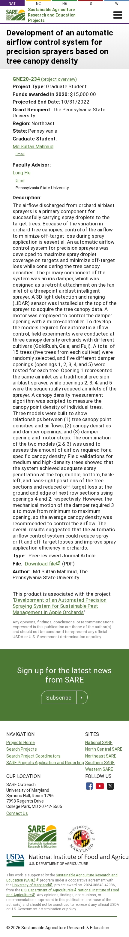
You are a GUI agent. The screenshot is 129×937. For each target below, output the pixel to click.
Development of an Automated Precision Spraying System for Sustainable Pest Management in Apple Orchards (59, 606)
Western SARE (99, 769)
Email (20, 154)
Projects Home (20, 742)
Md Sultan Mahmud (33, 146)
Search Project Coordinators (33, 756)
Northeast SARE (100, 756)
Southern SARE (100, 762)
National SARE (98, 742)
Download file (40, 563)
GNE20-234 (45, 78)
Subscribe (58, 697)
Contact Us (17, 813)
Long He (22, 172)
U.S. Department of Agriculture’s (47, 889)
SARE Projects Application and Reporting (45, 762)
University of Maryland (30, 884)
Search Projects (21, 749)
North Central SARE (103, 749)
